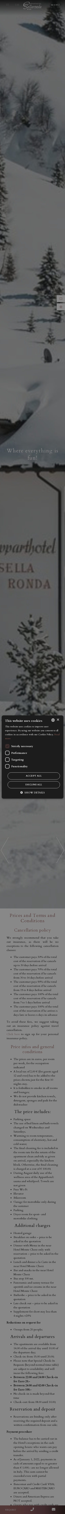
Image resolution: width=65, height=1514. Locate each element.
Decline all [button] (33, 784)
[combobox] (53, 720)
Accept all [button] (34, 775)
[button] (32, 792)
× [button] (58, 720)
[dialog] (32, 757)
